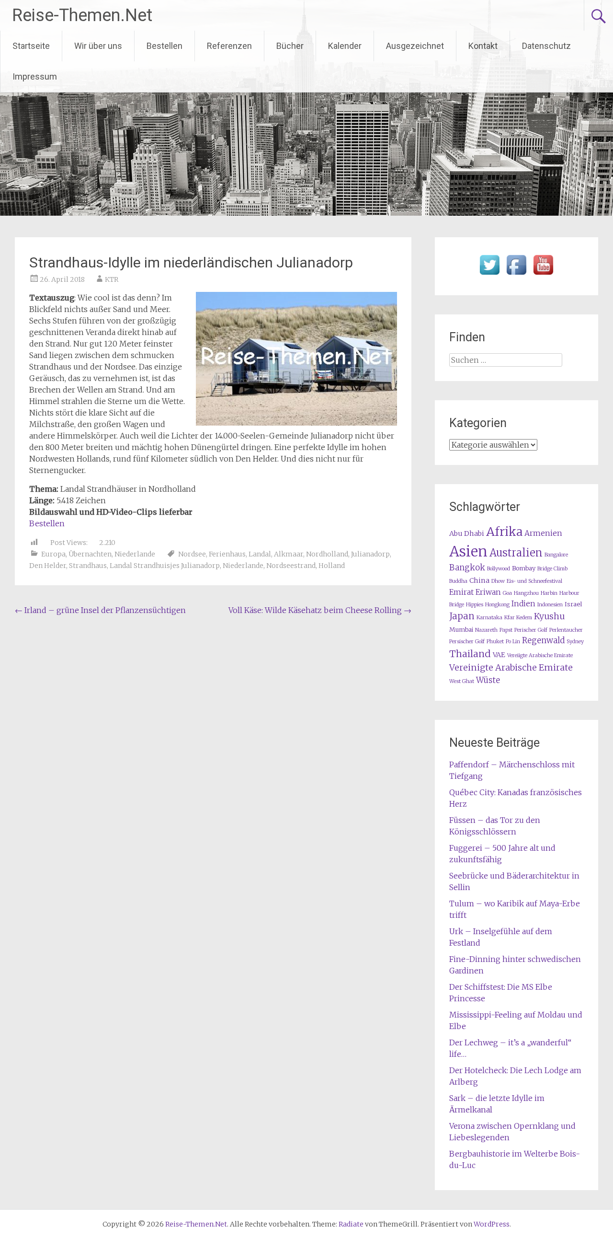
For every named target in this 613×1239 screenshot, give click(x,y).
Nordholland (327, 554)
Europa (53, 554)
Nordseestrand (291, 565)
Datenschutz (546, 46)
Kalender (345, 46)
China (479, 580)
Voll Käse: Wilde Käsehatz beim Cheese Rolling (319, 610)
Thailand (470, 654)
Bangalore (556, 555)
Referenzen (229, 46)
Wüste (488, 680)
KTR (111, 279)
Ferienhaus (227, 554)
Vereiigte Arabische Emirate (540, 655)
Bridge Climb (552, 569)
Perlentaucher (566, 630)
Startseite (31, 46)
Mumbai (461, 629)
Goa (507, 593)
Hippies (474, 605)
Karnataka (489, 617)
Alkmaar (288, 554)
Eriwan (488, 592)
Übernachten (90, 554)
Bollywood (498, 569)
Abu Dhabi (466, 533)
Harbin (549, 593)
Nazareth (486, 630)
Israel (573, 604)
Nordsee (192, 554)
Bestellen (164, 46)
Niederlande (134, 554)
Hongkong (497, 605)
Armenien (543, 533)
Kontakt (483, 46)
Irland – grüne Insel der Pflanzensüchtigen (100, 610)
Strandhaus (88, 565)
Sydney (575, 641)
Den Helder (47, 565)
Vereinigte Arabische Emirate (511, 667)
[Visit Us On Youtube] (543, 275)
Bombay (523, 568)
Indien (523, 603)
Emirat (461, 592)
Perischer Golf (530, 630)
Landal (260, 554)
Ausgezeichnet (415, 46)
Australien (516, 552)
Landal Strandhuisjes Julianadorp (165, 565)
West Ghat (461, 681)
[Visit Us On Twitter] (489, 275)
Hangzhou (526, 593)
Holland (331, 565)
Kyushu (549, 616)
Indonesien (550, 605)
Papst (505, 630)
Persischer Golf (467, 641)
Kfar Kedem (518, 617)
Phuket (495, 641)
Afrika (504, 531)
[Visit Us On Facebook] (516, 275)
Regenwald (543, 641)
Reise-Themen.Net (82, 15)
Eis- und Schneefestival (534, 581)
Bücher (290, 46)
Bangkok (467, 568)
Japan (462, 616)
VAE (499, 654)
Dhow (498, 581)
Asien (468, 551)
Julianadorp (370, 554)
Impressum (34, 76)
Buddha (458, 581)
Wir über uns (98, 46)
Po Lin (513, 641)
